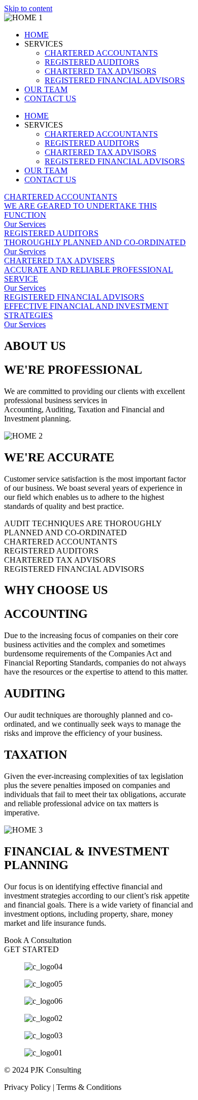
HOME (36, 34)
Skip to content (28, 8)
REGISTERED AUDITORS (92, 62)
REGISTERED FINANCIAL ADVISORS (115, 80)
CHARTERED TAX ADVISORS (100, 71)
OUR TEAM (46, 89)
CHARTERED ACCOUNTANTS (101, 53)
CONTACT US (50, 98)
